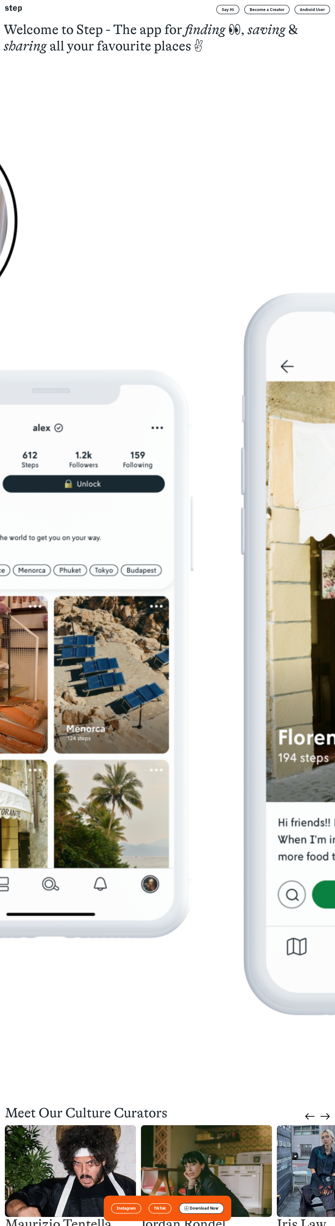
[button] (126, 1208)
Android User (312, 9)
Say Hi (228, 9)
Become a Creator (267, 9)
